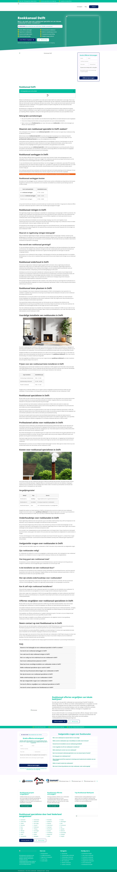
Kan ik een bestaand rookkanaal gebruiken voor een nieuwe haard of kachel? (71, 753)
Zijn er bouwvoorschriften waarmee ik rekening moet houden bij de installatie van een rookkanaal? (74, 759)
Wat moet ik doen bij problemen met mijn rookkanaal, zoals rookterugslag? (71, 766)
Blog (86, 6)
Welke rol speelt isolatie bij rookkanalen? (63, 763)
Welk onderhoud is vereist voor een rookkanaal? (64, 750)
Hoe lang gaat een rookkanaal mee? (62, 756)
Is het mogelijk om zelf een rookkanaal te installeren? (66, 747)
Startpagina (79, 6)
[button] (73, 91)
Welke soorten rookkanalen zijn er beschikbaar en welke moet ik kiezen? (71, 740)
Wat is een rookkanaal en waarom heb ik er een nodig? (66, 737)
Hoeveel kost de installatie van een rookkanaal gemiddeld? (67, 744)
